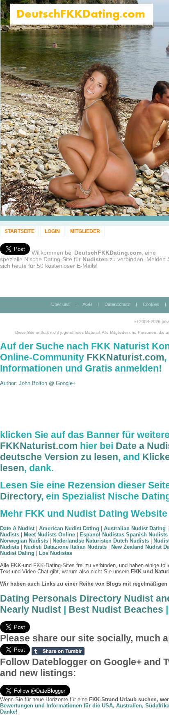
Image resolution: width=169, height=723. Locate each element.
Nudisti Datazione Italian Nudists (65, 547)
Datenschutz (117, 304)
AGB (87, 304)
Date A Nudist (17, 528)
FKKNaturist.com (125, 357)
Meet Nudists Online (49, 534)
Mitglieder (85, 231)
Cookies (151, 304)
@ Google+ (62, 383)
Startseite (19, 231)
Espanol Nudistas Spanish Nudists (124, 534)
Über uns (60, 304)
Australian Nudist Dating (135, 528)
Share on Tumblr (58, 651)
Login (52, 231)
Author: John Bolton (24, 383)
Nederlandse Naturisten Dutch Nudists (101, 541)
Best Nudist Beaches (116, 609)
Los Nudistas (55, 553)
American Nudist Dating (69, 528)
